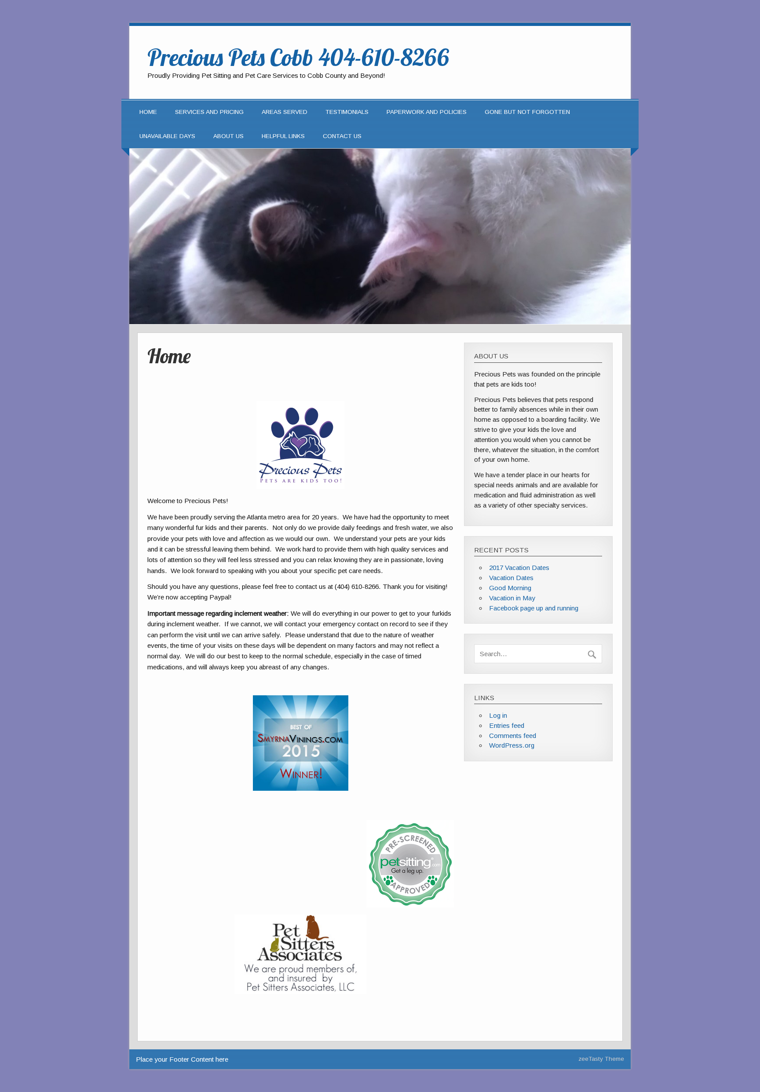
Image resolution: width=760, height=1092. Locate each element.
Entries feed (506, 725)
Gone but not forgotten (527, 112)
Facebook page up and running (533, 608)
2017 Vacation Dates (519, 567)
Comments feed (512, 735)
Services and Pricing (209, 112)
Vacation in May (512, 598)
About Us (228, 136)
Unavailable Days (167, 136)
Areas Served (284, 112)
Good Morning (510, 588)
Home (148, 112)
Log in (498, 715)
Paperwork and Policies (427, 112)
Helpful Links (283, 136)
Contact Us (342, 136)
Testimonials (347, 112)
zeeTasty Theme (601, 1058)
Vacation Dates (511, 577)
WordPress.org (511, 745)
